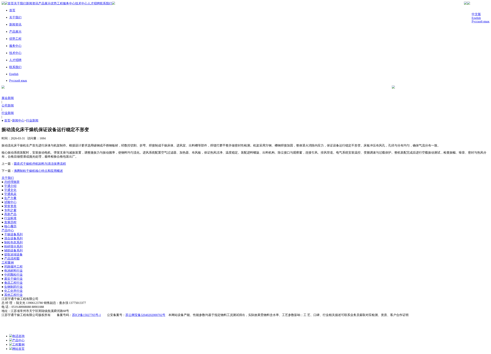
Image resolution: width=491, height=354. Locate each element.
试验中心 (10, 202)
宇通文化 (10, 190)
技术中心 (81, 3)
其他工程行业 (13, 294)
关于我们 (20, 3)
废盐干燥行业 (13, 278)
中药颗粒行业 (13, 274)
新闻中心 (18, 120)
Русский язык (480, 21)
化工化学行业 (13, 290)
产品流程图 (12, 258)
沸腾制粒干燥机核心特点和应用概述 (38, 170)
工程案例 (8, 262)
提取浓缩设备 (13, 254)
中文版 (476, 14)
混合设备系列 (13, 238)
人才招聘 (93, 3)
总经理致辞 (12, 182)
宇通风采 (10, 194)
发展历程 (10, 222)
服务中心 (69, 3)
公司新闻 (8, 105)
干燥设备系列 (13, 234)
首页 (11, 3)
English (476, 18)
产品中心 (8, 230)
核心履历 (10, 226)
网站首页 (18, 348)
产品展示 (44, 3)
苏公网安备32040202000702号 (145, 315)
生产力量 (10, 198)
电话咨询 (18, 336)
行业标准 (10, 218)
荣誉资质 (10, 206)
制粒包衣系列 (13, 242)
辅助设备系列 (13, 250)
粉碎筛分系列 (13, 246)
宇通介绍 (10, 186)
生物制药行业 (13, 286)
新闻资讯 (32, 3)
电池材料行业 (13, 270)
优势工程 (57, 3)
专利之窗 (10, 210)
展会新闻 (8, 98)
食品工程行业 (13, 282)
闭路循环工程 (13, 266)
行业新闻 (8, 113)
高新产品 (10, 214)
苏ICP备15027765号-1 (86, 315)
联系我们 (106, 3)
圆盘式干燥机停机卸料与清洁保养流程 (40, 163)
